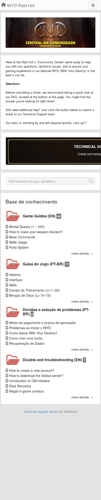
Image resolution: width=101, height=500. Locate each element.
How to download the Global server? (36, 375)
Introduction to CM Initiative (29, 380)
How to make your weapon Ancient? (36, 231)
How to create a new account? (31, 370)
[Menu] (93, 5)
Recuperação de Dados (26, 343)
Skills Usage (18, 242)
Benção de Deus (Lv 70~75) (30, 295)
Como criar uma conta (25, 338)
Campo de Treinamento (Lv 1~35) (34, 290)
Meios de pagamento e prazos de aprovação (42, 322)
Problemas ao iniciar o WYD (30, 327)
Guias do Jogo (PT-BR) (46, 264)
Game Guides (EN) (41, 216)
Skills (13, 285)
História (14, 274)
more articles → (82, 253)
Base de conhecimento (31, 201)
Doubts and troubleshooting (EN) (54, 359)
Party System (19, 247)
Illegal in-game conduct (26, 391)
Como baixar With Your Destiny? (33, 333)
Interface (15, 279)
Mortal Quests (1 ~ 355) (27, 226)
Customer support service (41, 411)
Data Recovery (20, 386)
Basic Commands (22, 237)
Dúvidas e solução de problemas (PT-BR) (56, 311)
